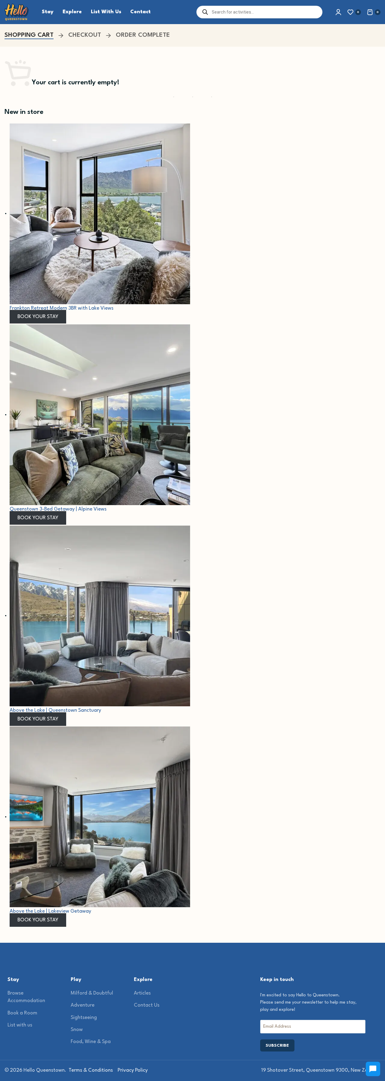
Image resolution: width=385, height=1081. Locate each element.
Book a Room (22, 1013)
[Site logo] (17, 11)
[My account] (338, 12)
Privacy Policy (133, 1070)
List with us (20, 1025)
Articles (142, 993)
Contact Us (146, 1005)
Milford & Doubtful (92, 993)
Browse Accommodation (26, 997)
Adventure (82, 1005)
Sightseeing (84, 1017)
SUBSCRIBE (277, 1045)
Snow (77, 1029)
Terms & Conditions (91, 1070)
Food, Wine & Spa (91, 1041)
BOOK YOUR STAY (37, 316)
